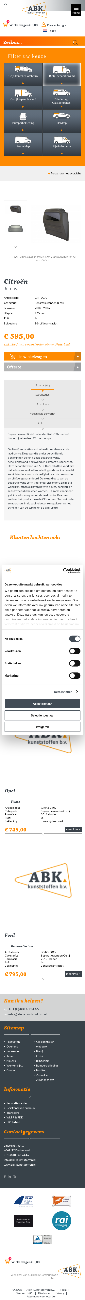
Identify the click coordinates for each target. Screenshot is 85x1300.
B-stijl (39, 1051)
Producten (13, 1041)
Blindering (42, 1060)
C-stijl (39, 1056)
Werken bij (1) (15, 1065)
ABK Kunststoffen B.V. (40, 1289)
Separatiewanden (17, 1103)
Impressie (13, 1051)
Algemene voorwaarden (41, 1296)
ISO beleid (13, 1122)
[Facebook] (5, 1177)
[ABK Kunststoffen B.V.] (5, 6)
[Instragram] (14, 1177)
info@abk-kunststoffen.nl (27, 1014)
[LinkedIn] (9, 1177)
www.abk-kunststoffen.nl (20, 1164)
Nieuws (11, 1060)
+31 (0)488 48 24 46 (23, 1009)
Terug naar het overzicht (66, 173)
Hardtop (41, 1070)
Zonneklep (42, 1075)
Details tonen (63, 691)
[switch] (74, 651)
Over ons (12, 1046)
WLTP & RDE (15, 1117)
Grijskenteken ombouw (21, 1108)
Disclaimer (44, 1293)
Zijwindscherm (45, 1079)
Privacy (60, 1293)
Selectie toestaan (42, 715)
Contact (12, 1070)
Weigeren (42, 727)
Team (10, 1056)
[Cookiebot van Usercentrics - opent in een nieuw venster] (63, 570)
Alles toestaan (42, 703)
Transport (13, 1112)
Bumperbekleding (47, 1065)
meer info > (73, 829)
